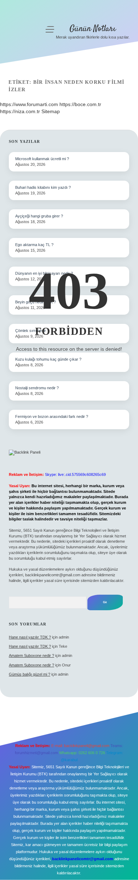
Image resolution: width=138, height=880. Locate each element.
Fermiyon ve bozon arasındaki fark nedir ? (51, 416)
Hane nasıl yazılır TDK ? (30, 637)
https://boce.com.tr (80, 104)
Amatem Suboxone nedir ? (31, 655)
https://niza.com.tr (20, 111)
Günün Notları (92, 29)
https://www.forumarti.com (29, 104)
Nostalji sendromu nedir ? (37, 388)
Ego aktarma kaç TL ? (34, 245)
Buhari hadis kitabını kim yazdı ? (43, 187)
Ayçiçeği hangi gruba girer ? (39, 216)
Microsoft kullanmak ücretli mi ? (42, 159)
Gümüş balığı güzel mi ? (29, 674)
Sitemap (50, 111)
